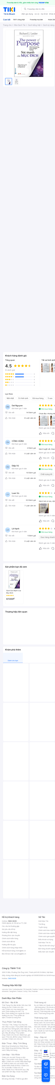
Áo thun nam (38, 1021)
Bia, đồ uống (10, 1033)
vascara (5, 989)
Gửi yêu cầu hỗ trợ (8, 929)
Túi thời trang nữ (41, 1064)
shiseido (5, 991)
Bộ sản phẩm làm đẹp (15, 1071)
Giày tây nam (50, 1053)
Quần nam (48, 1021)
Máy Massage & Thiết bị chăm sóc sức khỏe (16, 1062)
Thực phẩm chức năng (14, 1059)
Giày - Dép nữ (40, 1037)
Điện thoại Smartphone (10, 1046)
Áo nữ (36, 1005)
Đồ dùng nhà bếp (8, 1079)
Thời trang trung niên (46, 1013)
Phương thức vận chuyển (11, 935)
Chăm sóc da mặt (8, 1057)
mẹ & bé (44, 14)
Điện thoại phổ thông (13, 1048)
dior (10, 989)
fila (30, 991)
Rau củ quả (10, 1027)
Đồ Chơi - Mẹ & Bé (10, 1002)
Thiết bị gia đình (22, 1079)
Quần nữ (50, 1005)
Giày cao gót (39, 1040)
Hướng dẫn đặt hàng (9, 932)
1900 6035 (12, 978)
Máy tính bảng (12, 1050)
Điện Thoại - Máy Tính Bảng (14, 1043)
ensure (47, 989)
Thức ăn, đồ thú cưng (13, 1037)
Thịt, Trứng (13, 1025)
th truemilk (28, 989)
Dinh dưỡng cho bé (13, 1011)
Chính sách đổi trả (8, 941)
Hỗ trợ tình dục (20, 1070)
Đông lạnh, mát (17, 1029)
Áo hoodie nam (44, 1025)
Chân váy (49, 1009)
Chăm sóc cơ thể (13, 1061)
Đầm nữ (42, 1005)
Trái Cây (5, 1025)
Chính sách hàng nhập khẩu (12, 948)
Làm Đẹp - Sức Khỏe (11, 1054)
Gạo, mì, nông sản (13, 1031)
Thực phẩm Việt (21, 1027)
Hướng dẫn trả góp (9, 945)
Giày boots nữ (42, 1044)
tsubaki (35, 991)
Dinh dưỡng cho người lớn (15, 1013)
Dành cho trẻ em (13, 1035)
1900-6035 (12, 921)
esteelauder (18, 989)
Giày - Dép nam (41, 1050)
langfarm (13, 991)
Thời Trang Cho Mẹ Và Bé (11, 1005)
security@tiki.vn (20, 954)
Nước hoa (10, 1070)
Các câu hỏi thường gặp (10, 926)
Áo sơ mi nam (49, 1023)
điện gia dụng (27, 14)
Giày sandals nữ (47, 1042)
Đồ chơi (25, 1005)
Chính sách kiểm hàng (10, 938)
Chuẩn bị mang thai (14, 1017)
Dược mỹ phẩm (22, 1072)
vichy (25, 991)
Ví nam (36, 1076)
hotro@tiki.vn (21, 951)
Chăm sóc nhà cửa (16, 1039)
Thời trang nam (41, 1018)
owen (41, 989)
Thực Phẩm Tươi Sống (11, 1022)
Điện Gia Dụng (8, 1076)
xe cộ (37, 14)
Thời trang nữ (40, 1002)
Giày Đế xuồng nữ (48, 1046)
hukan (20, 991)
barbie (35, 989)
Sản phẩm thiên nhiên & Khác (15, 1064)
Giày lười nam (39, 1053)
